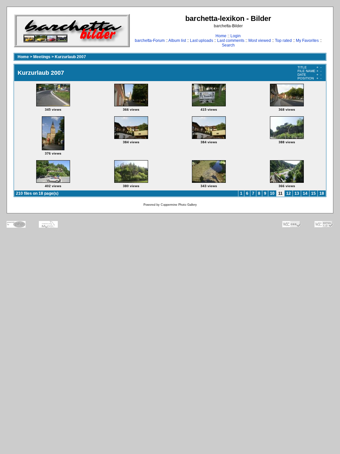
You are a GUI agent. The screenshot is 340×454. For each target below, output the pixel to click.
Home (220, 36)
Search (228, 45)
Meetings (41, 57)
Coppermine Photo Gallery (179, 204)
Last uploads (201, 40)
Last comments (230, 40)
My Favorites (307, 40)
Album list (177, 40)
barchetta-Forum (150, 40)
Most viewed (259, 40)
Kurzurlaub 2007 (70, 57)
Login (235, 36)
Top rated (283, 40)
